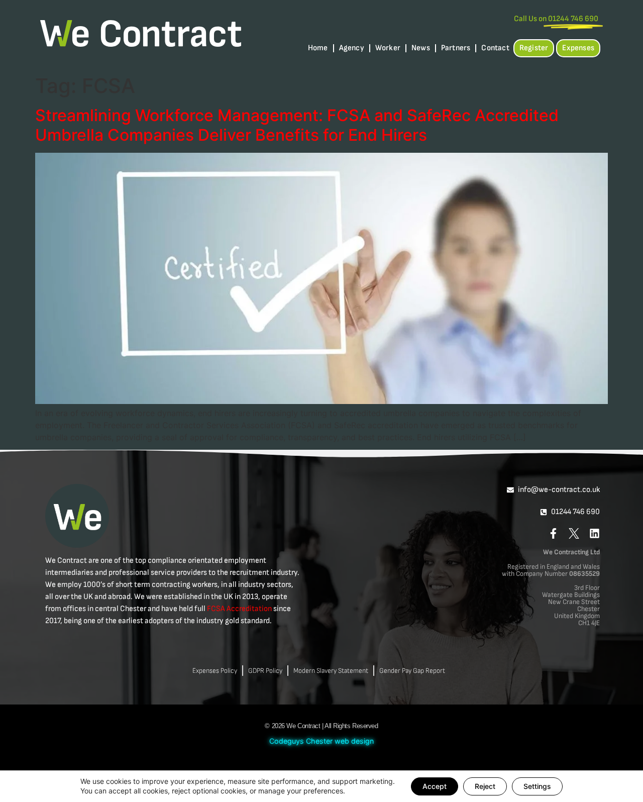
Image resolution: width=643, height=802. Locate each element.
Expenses (578, 48)
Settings (537, 786)
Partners (456, 48)
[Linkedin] (594, 533)
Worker (387, 48)
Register (534, 48)
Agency (351, 48)
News (420, 48)
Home (318, 48)
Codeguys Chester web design (321, 741)
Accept (434, 786)
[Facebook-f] (553, 533)
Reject (485, 786)
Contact (495, 48)
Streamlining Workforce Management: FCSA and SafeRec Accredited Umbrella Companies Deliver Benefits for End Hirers (297, 125)
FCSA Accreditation (239, 609)
